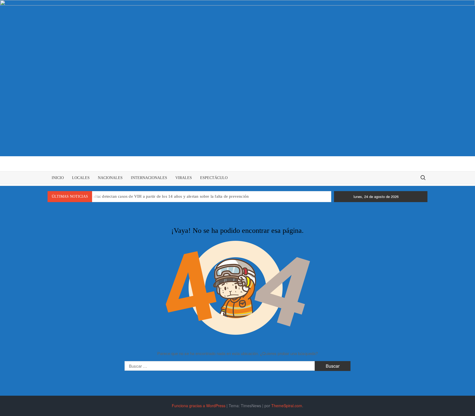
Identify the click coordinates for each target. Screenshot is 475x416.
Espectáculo (214, 178)
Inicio (58, 178)
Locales (81, 178)
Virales (183, 178)
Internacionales (149, 178)
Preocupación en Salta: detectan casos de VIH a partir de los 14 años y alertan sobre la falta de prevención (155, 196)
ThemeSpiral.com (286, 405)
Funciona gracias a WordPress (198, 405)
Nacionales (110, 178)
